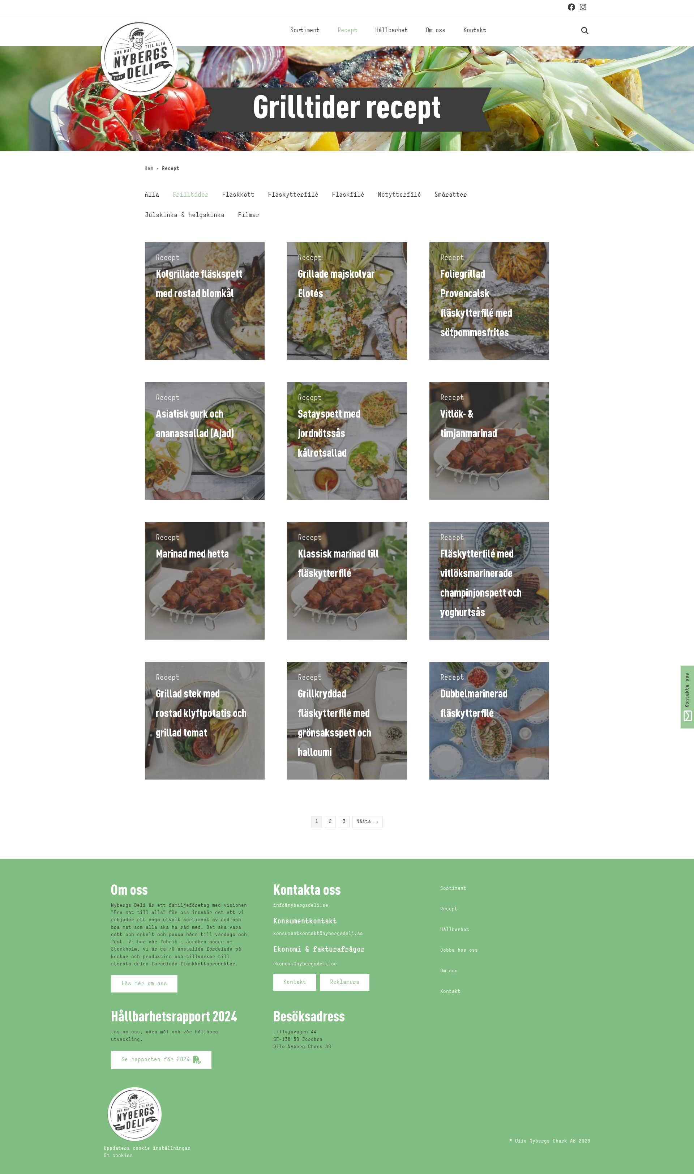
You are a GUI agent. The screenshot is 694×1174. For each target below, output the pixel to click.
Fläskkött (238, 195)
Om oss (435, 30)
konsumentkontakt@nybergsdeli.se (318, 933)
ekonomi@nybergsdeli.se (305, 964)
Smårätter (450, 195)
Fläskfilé (348, 195)
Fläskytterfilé (293, 195)
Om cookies (118, 1155)
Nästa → (367, 821)
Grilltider (190, 195)
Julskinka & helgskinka (184, 215)
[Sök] (576, 30)
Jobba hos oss (459, 950)
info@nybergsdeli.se (300, 905)
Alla (152, 195)
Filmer (249, 215)
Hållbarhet (391, 30)
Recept (347, 30)
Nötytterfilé (399, 195)
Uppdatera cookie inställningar (147, 1148)
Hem (149, 168)
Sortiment (305, 30)
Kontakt (474, 30)
